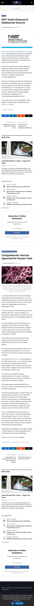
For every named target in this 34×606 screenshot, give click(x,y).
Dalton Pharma (13, 359)
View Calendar (5, 208)
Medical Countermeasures (9, 251)
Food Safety (15, 442)
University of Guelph (12, 437)
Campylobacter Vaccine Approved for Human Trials (9, 126)
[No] (32, 600)
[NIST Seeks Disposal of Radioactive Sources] (17, 39)
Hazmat (4, 109)
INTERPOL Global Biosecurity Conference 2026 (19, 204)
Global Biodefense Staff (8, 27)
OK (13, 603)
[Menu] (3, 2)
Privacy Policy (14, 238)
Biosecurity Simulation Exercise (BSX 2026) (18, 186)
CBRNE (3, 15)
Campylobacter (6, 442)
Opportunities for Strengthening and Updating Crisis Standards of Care (19, 192)
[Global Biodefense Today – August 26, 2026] (17, 150)
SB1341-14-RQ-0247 (8, 104)
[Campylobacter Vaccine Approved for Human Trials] (17, 275)
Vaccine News (24, 442)
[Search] (31, 2)
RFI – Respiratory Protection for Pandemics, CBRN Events (25, 126)
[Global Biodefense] (17, 2)
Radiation (10, 109)
